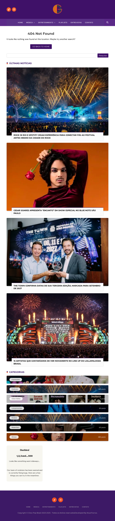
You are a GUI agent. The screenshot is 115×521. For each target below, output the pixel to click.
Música (29, 23)
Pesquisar (103, 55)
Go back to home (41, 46)
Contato (89, 23)
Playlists (63, 23)
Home (20, 23)
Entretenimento (45, 23)
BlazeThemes (92, 513)
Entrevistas (76, 23)
